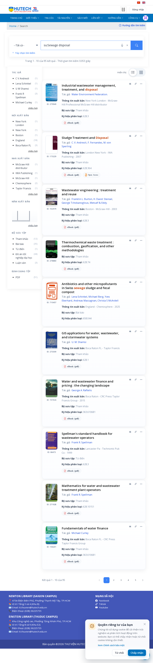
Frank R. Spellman (82, 442)
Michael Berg (96, 296)
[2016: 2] (22, 220)
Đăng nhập (138, 9)
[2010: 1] (16, 220)
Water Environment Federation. (90, 94)
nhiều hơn (33, 225)
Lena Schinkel (79, 296)
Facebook (104, 600)
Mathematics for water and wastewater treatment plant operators (91, 488)
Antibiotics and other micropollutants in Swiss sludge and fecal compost (89, 288)
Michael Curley (80, 533)
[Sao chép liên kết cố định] (135, 83)
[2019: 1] (24, 220)
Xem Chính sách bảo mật (111, 645)
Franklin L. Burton (82, 199)
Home (12, 26)
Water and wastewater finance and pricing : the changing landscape (87, 383)
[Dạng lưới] (141, 72)
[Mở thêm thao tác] (141, 83)
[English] (144, 2)
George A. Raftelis (82, 390)
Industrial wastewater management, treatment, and (89, 87)
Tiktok (102, 603)
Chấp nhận (137, 652)
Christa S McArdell (108, 300)
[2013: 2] (18, 220)
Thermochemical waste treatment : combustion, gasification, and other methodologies (88, 246)
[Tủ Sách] (123, 10)
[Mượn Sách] (145, 18)
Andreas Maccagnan (85, 300)
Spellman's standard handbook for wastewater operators (87, 435)
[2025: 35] (29, 216)
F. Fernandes (95, 142)
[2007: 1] (15, 220)
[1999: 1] (12, 220)
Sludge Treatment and (85, 138)
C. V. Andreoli (79, 142)
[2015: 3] (21, 220)
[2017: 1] (23, 220)
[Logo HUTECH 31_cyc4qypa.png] (24, 9)
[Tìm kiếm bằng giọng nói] (122, 45)
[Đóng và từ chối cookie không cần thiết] (144, 624)
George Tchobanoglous (75, 202)
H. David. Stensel (102, 199)
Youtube (103, 607)
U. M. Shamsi (79, 342)
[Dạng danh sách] (133, 72)
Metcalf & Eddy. (98, 202)
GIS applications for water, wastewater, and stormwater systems (90, 335)
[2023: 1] (28, 220)
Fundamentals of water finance (85, 528)
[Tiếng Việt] (139, 2)
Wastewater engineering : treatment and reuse (89, 192)
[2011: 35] (17, 216)
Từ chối (119, 652)
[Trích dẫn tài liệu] (130, 83)
